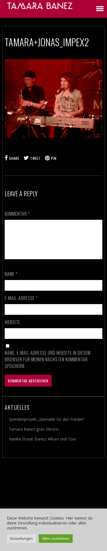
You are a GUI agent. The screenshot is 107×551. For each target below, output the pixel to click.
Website (12, 322)
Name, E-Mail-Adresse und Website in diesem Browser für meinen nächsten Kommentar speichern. (48, 359)
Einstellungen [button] (21, 538)
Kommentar (17, 213)
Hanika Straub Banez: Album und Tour (42, 439)
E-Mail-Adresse (21, 298)
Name (11, 274)
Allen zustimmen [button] (55, 538)
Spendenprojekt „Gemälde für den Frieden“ (47, 419)
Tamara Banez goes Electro (33, 429)
